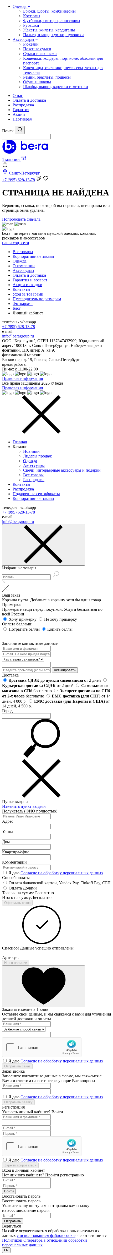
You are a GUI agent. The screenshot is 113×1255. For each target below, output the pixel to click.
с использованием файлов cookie (46, 1235)
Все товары (23, 251)
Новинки (31, 451)
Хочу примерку (23, 619)
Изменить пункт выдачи (24, 806)
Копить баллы (60, 629)
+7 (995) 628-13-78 (18, 326)
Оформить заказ (17, 903)
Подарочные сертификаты (36, 494)
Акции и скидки (27, 284)
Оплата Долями (23, 888)
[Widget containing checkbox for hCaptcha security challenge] (41, 1047)
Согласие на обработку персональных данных (61, 873)
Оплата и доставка (29, 100)
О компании (24, 266)
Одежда (20, 261)
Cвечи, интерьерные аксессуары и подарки (62, 470)
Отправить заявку (18, 1102)
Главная (20, 442)
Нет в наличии (15, 963)
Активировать (65, 670)
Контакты (21, 289)
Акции (19, 114)
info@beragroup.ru (18, 336)
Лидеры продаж (37, 456)
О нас (18, 95)
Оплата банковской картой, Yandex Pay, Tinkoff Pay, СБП (60, 883)
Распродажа (23, 105)
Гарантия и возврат (30, 280)
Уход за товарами (28, 294)
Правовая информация (22, 378)
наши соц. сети (15, 243)
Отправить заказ (17, 1066)
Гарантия (21, 109)
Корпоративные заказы (33, 256)
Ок (6, 1250)
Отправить (12, 1221)
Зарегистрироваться (20, 1165)
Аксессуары (23, 270)
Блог (17, 308)
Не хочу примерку (60, 619)
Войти (9, 1191)
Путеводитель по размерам (37, 299)
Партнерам (22, 119)
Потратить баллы (25, 629)
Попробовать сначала (21, 219)
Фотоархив (23, 303)
